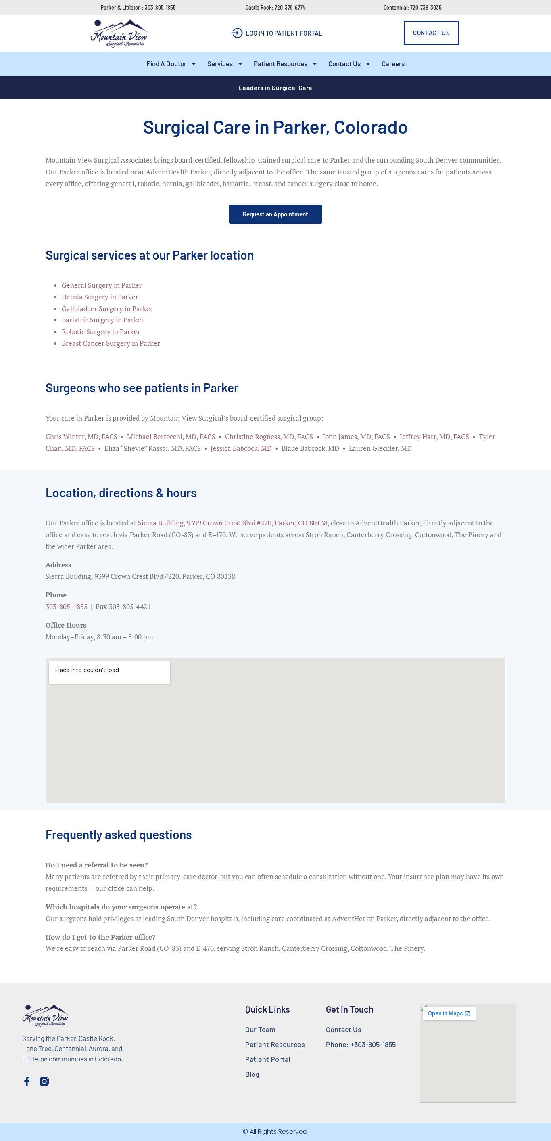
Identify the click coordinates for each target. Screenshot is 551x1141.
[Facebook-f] (26, 1081)
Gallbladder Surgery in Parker (107, 308)
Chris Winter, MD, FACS (81, 436)
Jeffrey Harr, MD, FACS (434, 436)
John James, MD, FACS (356, 436)
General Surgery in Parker (102, 285)
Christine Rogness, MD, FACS (269, 436)
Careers (393, 63)
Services (220, 63)
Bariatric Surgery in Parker (103, 320)
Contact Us (344, 63)
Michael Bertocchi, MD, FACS (171, 436)
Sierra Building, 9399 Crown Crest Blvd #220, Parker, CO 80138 (233, 523)
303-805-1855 (67, 606)
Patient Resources (280, 63)
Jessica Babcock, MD (241, 448)
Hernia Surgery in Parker (100, 296)
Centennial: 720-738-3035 (413, 7)
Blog (252, 1074)
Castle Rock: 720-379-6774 (275, 7)
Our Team (260, 1029)
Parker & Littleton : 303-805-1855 (138, 7)
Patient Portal (267, 1059)
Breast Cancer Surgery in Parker (111, 343)
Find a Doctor (166, 63)
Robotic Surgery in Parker (101, 331)
